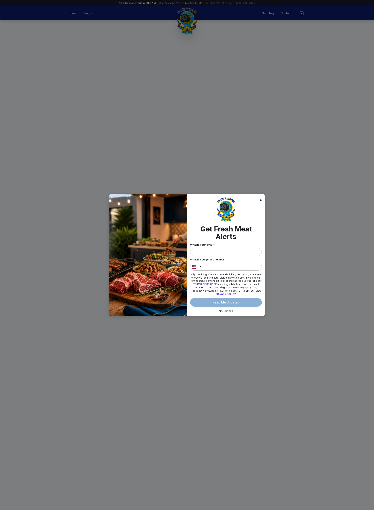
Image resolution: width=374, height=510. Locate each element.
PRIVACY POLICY (226, 294)
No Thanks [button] (226, 311)
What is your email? (202, 244)
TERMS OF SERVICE (205, 284)
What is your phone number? (208, 259)
